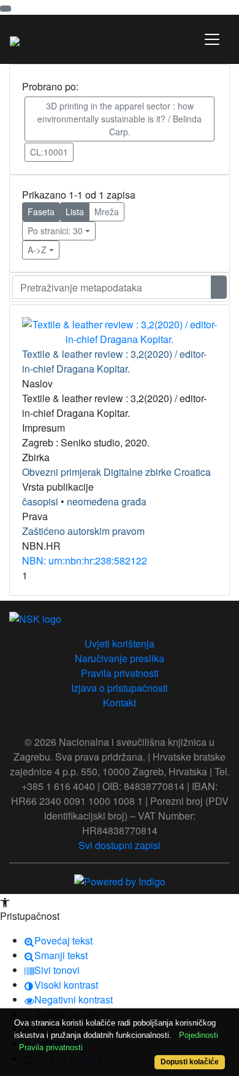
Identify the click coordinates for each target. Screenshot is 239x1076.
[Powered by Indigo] (119, 880)
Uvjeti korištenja (119, 643)
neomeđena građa (106, 501)
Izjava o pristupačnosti (119, 688)
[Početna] (15, 39)
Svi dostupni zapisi (119, 845)
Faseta (41, 211)
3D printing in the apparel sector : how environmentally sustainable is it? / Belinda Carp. (119, 119)
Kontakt (119, 702)
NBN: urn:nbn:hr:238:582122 (84, 560)
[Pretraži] (219, 287)
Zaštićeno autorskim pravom (83, 531)
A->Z (37, 249)
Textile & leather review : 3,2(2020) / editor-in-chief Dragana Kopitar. (114, 361)
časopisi (40, 501)
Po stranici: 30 (55, 230)
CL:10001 (49, 152)
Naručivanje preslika (119, 658)
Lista (75, 211)
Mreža (106, 211)
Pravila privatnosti (120, 673)
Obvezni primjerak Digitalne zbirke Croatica (116, 472)
